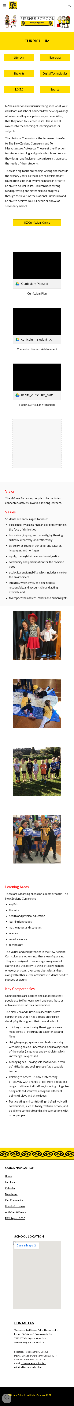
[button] (4, 5)
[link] (37, 270)
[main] (37, 41)
